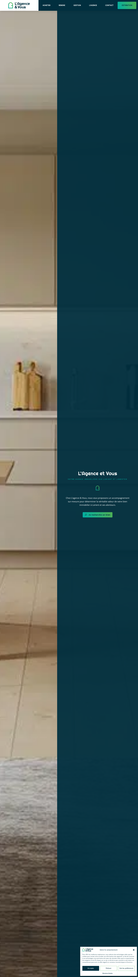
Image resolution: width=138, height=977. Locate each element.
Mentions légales (107, 973)
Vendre (62, 5)
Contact (109, 5)
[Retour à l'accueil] (19, 5)
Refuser (108, 968)
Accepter (91, 968)
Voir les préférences (126, 968)
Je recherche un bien (99, 514)
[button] (134, 950)
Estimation (127, 5)
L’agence (93, 5)
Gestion (77, 5)
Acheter (46, 5)
